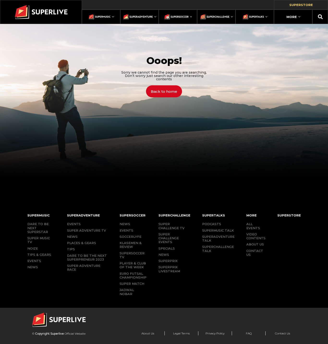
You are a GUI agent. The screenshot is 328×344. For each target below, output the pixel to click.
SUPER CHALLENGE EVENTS (168, 238)
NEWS (32, 267)
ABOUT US (255, 244)
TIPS (71, 249)
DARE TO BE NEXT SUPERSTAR (38, 228)
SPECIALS (166, 248)
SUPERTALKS (213, 215)
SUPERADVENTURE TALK (218, 238)
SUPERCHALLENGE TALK (218, 248)
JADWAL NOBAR (127, 292)
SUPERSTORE (289, 215)
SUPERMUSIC (38, 215)
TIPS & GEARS (39, 255)
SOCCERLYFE (130, 237)
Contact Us (282, 333)
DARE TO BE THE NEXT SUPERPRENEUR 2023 (87, 257)
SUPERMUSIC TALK (218, 230)
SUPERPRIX (168, 261)
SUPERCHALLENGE (174, 215)
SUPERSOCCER (133, 215)
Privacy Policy (215, 333)
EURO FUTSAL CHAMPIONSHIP (133, 275)
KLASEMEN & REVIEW (131, 245)
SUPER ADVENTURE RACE (83, 267)
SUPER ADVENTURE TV (86, 230)
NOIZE (32, 248)
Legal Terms (181, 333)
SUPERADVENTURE (83, 215)
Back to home (164, 91)
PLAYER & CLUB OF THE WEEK (133, 265)
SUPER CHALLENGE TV (171, 226)
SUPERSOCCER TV (132, 255)
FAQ (249, 333)
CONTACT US (254, 253)
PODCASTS (211, 224)
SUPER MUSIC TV (38, 240)
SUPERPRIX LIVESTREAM (169, 269)
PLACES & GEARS (81, 243)
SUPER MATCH (132, 284)
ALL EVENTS (253, 226)
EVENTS (34, 261)
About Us (147, 333)
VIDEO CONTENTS (256, 236)
